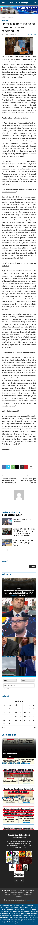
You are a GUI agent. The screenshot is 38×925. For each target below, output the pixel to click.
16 (9, 716)
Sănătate (29, 892)
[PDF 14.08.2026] (19, 787)
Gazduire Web (30, 900)
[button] (35, 2)
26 (25, 720)
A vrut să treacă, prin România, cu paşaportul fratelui (27, 481)
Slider (4, 524)
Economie (14, 892)
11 (21, 712)
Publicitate (19, 896)
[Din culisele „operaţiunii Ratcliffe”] (19, 607)
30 (9, 724)
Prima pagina (6, 890)
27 (29, 720)
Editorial (6, 574)
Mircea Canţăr (13, 595)
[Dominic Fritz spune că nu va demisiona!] (19, 627)
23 (9, 720)
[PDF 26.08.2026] (19, 767)
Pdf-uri (5, 751)
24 (16, 720)
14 (33, 712)
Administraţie (30, 890)
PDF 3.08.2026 (9, 753)
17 (16, 716)
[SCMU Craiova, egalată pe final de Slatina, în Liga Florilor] (7, 542)
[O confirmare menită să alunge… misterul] (19, 646)
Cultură (14, 894)
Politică (7, 892)
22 (4, 720)
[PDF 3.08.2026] (19, 826)
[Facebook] (16, 880)
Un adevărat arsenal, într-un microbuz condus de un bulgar (9, 481)
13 (29, 712)
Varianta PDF (9, 735)
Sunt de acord (22, 924)
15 (4, 716)
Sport (19, 894)
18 (21, 716)
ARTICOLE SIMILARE (11, 512)
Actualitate (21, 890)
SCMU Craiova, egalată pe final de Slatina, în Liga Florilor (23, 542)
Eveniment (21, 892)
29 (4, 724)
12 (25, 712)
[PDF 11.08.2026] (19, 807)
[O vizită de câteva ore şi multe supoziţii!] (19, 666)
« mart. (4, 727)
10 (16, 712)
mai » (34, 727)
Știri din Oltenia (27, 894)
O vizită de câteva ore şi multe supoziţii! (19, 592)
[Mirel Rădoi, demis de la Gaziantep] (7, 521)
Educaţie (7, 894)
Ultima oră (10, 17)
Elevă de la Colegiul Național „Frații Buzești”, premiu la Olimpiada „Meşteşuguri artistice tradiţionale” (24, 532)
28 (33, 720)
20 (29, 716)
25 (21, 720)
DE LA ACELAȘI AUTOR (12, 515)
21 (33, 716)
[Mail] (22, 880)
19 (25, 716)
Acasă (3, 17)
